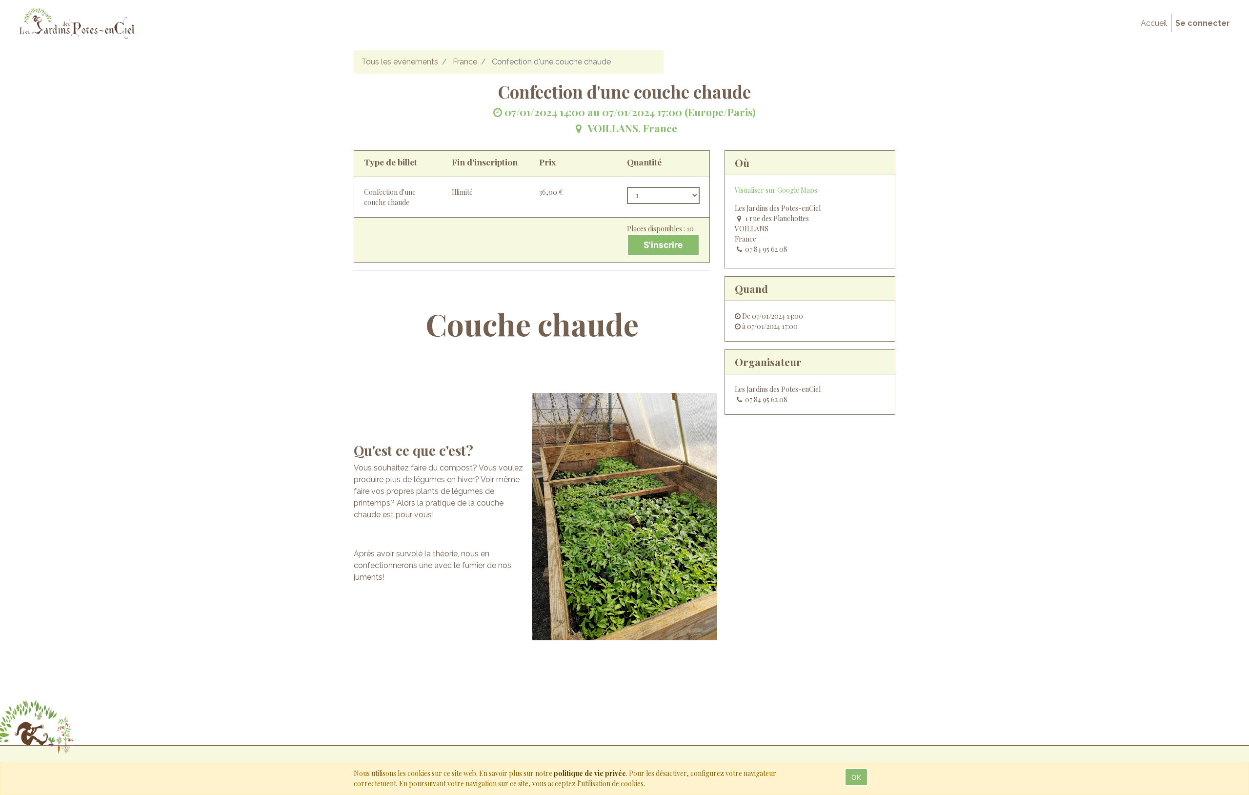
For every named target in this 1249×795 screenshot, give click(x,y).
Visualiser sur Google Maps (776, 190)
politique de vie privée (590, 773)
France (465, 61)
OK (856, 777)
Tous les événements (400, 61)
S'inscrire (663, 245)
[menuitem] (1154, 23)
